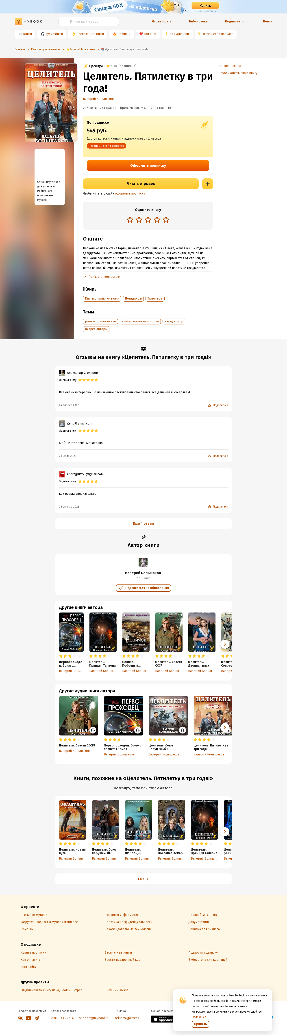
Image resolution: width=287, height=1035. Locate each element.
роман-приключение (100, 321)
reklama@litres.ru (128, 1018)
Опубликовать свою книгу (237, 73)
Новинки (123, 34)
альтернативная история (140, 321)
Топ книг (150, 34)
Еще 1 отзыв (143, 523)
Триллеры (155, 298)
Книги (27, 34)
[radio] (130, 219)
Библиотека (198, 21)
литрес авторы (96, 329)
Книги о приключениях (102, 298)
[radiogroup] (148, 220)
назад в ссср (174, 321)
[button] (224, 644)
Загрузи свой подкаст (217, 34)
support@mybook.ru (94, 1018)
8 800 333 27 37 (63, 1018)
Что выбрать (162, 21)
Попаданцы (133, 298)
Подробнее (199, 1017)
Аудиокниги (54, 34)
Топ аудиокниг (178, 34)
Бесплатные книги (90, 34)
